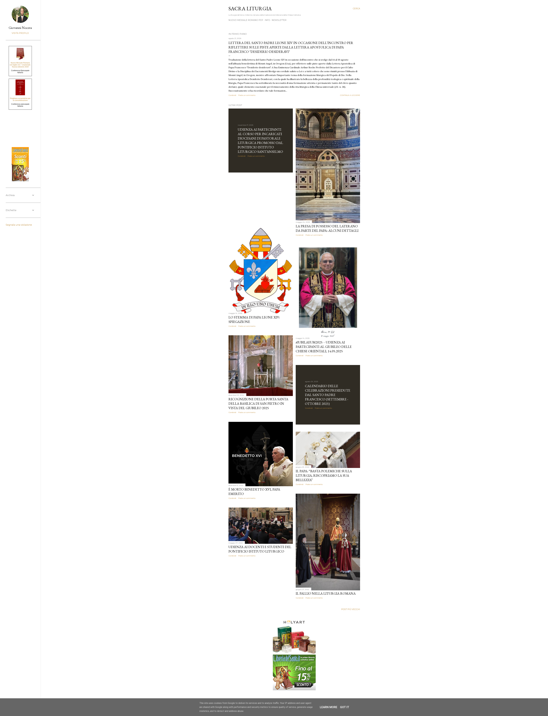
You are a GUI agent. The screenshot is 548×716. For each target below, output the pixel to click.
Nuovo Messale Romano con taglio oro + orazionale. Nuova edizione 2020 (20, 65)
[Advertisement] (260, 200)
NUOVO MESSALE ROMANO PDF (245, 20)
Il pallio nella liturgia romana (326, 593)
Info (267, 20)
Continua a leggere (350, 95)
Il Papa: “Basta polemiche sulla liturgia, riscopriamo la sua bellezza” (324, 475)
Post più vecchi (350, 609)
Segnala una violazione (19, 224)
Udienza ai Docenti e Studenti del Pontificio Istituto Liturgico (259, 549)
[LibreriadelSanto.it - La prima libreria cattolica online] (294, 689)
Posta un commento (246, 95)
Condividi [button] (232, 95)
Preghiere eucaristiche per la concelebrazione (20, 99)
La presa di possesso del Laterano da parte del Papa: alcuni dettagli (327, 228)
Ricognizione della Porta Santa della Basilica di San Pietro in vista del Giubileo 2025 (258, 403)
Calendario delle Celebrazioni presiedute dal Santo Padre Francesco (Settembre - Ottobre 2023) (327, 395)
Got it (344, 707)
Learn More (328, 707)
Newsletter (279, 20)
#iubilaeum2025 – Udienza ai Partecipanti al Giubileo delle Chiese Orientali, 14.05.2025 (324, 346)
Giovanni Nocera (20, 27)
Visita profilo (20, 33)
